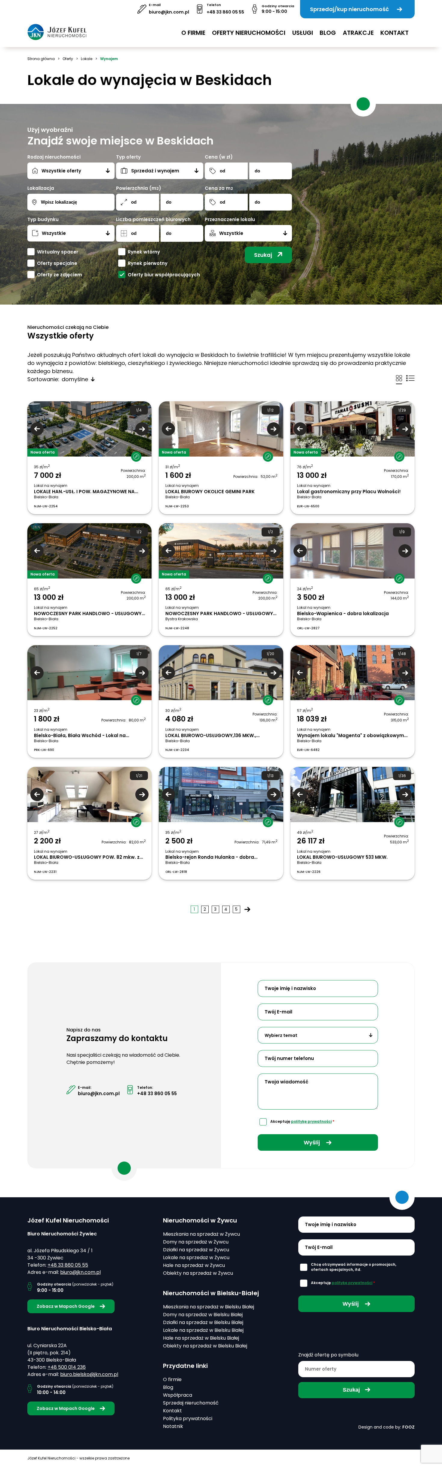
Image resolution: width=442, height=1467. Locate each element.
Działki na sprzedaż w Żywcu (196, 1249)
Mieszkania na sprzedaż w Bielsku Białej (208, 1306)
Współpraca (177, 1395)
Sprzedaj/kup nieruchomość (349, 9)
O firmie (193, 33)
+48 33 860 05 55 (225, 12)
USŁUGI (302, 33)
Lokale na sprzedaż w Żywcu (196, 1257)
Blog (328, 33)
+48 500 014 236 (67, 1367)
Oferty (68, 58)
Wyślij (312, 1142)
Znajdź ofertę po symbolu (328, 1354)
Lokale (86, 58)
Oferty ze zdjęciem (59, 275)
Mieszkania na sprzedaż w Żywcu (201, 1234)
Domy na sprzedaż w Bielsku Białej (203, 1314)
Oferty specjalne (57, 263)
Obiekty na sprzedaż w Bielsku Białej (205, 1345)
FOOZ (408, 1427)
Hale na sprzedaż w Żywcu (194, 1265)
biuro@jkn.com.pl (169, 12)
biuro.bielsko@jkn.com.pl (89, 1374)
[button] (133, 452)
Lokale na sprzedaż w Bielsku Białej (203, 1330)
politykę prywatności (311, 1121)
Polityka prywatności (187, 1418)
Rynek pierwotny (147, 263)
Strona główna (41, 58)
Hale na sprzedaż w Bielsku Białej (201, 1338)
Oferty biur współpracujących (164, 275)
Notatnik (173, 1426)
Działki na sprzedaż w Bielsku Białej (203, 1322)
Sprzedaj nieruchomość (191, 1402)
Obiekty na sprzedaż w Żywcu (198, 1273)
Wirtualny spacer (57, 252)
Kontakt (394, 33)
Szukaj (263, 255)
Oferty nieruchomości (248, 33)
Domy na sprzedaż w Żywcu (196, 1241)
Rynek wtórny (144, 252)
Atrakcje (358, 33)
